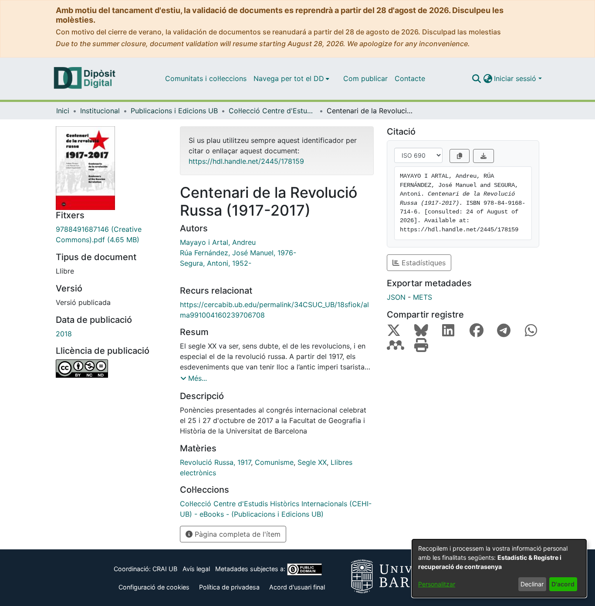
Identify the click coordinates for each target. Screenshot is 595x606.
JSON (396, 297)
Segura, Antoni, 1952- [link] (215, 263)
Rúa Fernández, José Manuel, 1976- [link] (238, 252)
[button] (476, 78)
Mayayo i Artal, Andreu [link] (218, 242)
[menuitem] (291, 78)
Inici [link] (62, 110)
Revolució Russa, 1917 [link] (215, 462)
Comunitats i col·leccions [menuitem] (206, 78)
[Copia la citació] (460, 156)
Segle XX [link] (312, 462)
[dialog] (499, 568)
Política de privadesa (229, 587)
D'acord (563, 584)
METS (422, 297)
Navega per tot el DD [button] (289, 78)
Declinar (532, 584)
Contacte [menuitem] (410, 78)
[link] (111, 234)
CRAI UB (164, 568)
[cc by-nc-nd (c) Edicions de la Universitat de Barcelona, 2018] (111, 368)
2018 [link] (64, 333)
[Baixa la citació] (483, 156)
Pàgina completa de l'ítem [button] (237, 534)
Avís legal (196, 568)
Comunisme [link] (274, 462)
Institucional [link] (100, 110)
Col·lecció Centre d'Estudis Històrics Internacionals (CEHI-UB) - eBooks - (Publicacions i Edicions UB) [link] (272, 110)
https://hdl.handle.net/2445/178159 (246, 161)
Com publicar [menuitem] (365, 78)
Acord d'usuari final (297, 587)
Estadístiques (422, 262)
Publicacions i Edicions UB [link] (174, 110)
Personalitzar (436, 584)
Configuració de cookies (153, 587)
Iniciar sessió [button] (516, 78)
